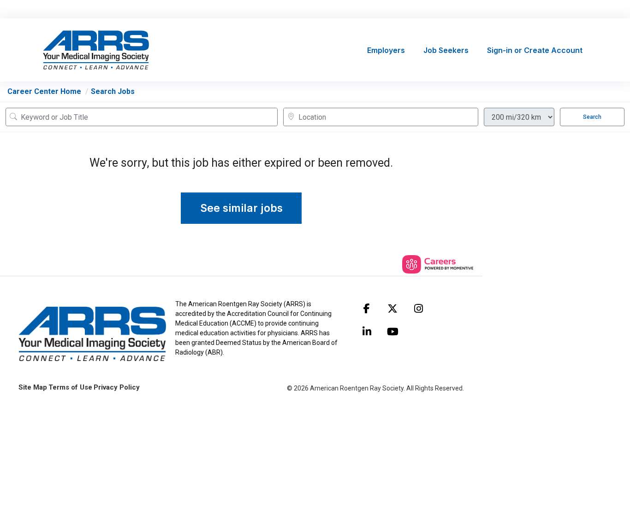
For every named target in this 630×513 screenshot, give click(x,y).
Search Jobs (113, 91)
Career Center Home (44, 91)
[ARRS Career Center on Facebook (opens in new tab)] (366, 308)
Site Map (32, 387)
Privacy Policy (117, 387)
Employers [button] (386, 50)
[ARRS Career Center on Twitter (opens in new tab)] (392, 308)
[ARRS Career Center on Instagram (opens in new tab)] (418, 308)
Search (592, 117)
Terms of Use (70, 387)
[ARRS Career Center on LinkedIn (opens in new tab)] (366, 331)
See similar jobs (241, 208)
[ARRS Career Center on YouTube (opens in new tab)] (392, 331)
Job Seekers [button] (446, 50)
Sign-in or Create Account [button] (534, 50)
